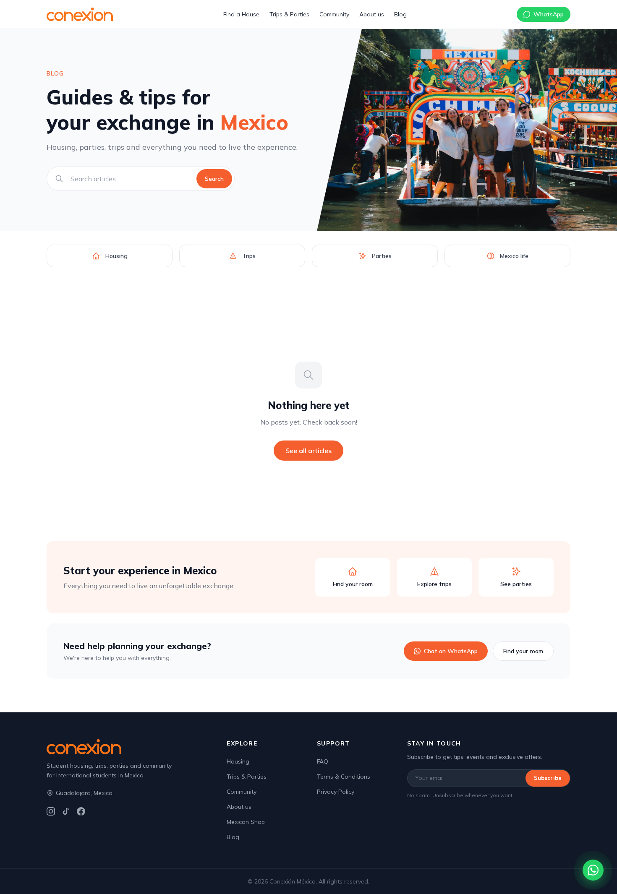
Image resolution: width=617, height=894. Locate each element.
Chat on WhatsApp (451, 651)
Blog (400, 14)
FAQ (322, 761)
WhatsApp (548, 14)
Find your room (523, 651)
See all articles (308, 450)
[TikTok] (66, 811)
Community (334, 14)
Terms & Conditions (343, 776)
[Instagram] (51, 811)
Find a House (241, 14)
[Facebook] (81, 811)
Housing (238, 761)
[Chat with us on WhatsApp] (593, 870)
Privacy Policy (335, 791)
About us (371, 14)
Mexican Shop (246, 822)
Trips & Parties (289, 14)
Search (214, 178)
